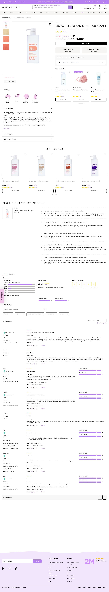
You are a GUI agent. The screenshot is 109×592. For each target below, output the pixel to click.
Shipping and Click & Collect (10, 2)
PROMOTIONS (91, 12)
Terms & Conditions (72, 567)
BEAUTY (34, 12)
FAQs (50, 567)
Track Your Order (53, 575)
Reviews (4, 274)
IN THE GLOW (102, 12)
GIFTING (75, 12)
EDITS (47, 12)
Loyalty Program (101, 2)
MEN (41, 12)
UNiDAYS (69, 581)
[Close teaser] (4, 288)
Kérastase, (42, 5)
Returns (50, 573)
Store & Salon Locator (54, 570)
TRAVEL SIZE (65, 12)
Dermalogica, (49, 5)
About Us (69, 565)
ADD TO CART (63, 99)
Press (68, 573)
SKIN (26, 12)
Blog (50, 581)
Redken (58, 5)
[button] (2, 296)
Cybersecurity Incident (73, 562)
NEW (4, 12)
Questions (12, 274)
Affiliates (69, 570)
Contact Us (22, 2)
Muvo (8, 17)
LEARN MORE (69, 2)
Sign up (37, 561)
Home (4, 17)
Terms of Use (70, 575)
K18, (54, 5)
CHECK (101, 62)
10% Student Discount (90, 2)
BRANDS (12, 12)
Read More (6, 128)
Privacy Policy (71, 578)
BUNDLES (56, 12)
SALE (82, 12)
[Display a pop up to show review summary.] (11, 187)
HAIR (19, 12)
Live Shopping (52, 578)
